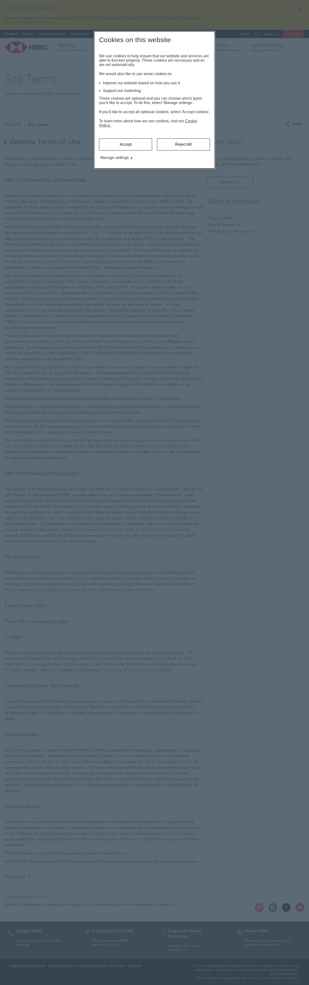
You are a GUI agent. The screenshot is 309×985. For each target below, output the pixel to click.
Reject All (183, 144)
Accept (126, 144)
